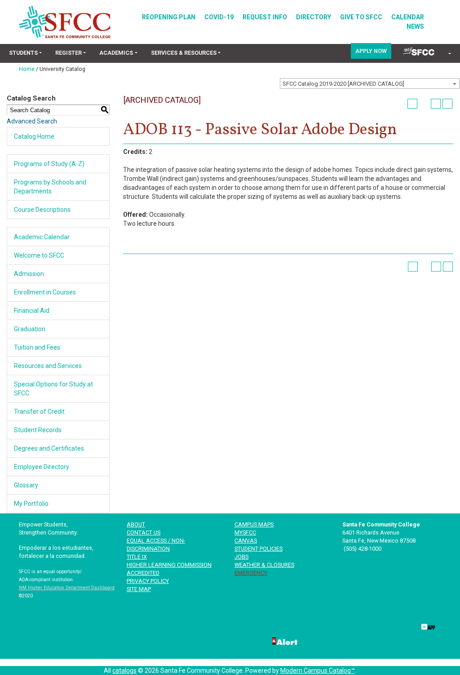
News (415, 26)
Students (23, 52)
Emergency (250, 573)
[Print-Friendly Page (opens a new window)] (436, 104)
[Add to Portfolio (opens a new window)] (412, 104)
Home (27, 69)
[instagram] (398, 625)
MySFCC (245, 532)
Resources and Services (48, 365)
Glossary (26, 485)
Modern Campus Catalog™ (317, 670)
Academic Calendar (42, 237)
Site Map (139, 589)
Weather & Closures (264, 564)
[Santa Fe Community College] (65, 22)
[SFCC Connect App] (427, 625)
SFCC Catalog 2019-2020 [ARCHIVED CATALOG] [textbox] (343, 83)
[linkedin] (337, 625)
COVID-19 (219, 17)
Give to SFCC (361, 17)
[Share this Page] (424, 104)
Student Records (38, 430)
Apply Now (371, 51)
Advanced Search (32, 121)
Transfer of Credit (39, 411)
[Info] (449, 54)
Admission (29, 273)
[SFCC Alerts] (283, 640)
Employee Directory (41, 466)
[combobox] (370, 83)
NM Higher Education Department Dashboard (67, 587)
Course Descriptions (42, 209)
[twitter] (308, 625)
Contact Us (143, 532)
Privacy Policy (148, 581)
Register (68, 52)
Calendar (407, 17)
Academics (116, 52)
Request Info (265, 17)
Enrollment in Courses (45, 292)
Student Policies (258, 548)
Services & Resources (184, 52)
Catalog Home (34, 136)
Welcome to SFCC (39, 255)
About (136, 524)
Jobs (241, 556)
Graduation (29, 329)
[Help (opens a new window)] (447, 104)
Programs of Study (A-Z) (49, 163)
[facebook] (278, 625)
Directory (313, 17)
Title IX (137, 556)
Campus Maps (254, 524)
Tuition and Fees (37, 347)
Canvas (245, 540)
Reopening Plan (168, 17)
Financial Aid (31, 310)
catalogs (124, 670)
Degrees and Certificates (49, 448)
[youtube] (368, 625)
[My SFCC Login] (418, 51)
